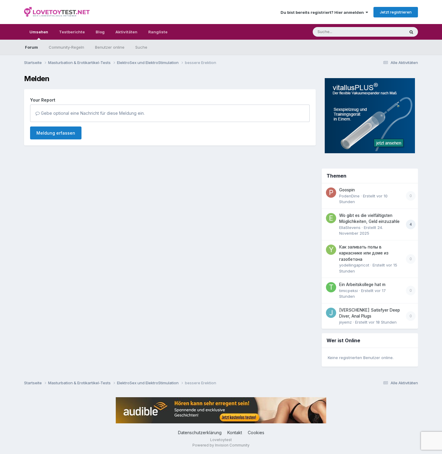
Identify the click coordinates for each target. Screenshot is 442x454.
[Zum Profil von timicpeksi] (331, 287)
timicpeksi (348, 290)
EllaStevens (350, 227)
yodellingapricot (354, 265)
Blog (100, 31)
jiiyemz (345, 322)
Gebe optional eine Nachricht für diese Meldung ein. (92, 113)
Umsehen (38, 31)
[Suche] (411, 32)
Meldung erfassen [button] (55, 133)
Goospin (347, 189)
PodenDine (349, 195)
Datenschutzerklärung (200, 432)
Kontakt (234, 432)
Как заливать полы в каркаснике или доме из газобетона (363, 253)
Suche (141, 47)
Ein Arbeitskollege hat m (362, 284)
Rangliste (157, 31)
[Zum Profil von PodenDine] (331, 192)
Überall (390, 31)
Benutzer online (109, 47)
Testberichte (72, 31)
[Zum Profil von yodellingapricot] (331, 250)
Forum (31, 47)
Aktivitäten (126, 31)
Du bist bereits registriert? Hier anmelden (323, 12)
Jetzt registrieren (396, 12)
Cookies (256, 432)
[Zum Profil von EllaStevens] (331, 218)
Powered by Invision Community (221, 445)
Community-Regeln (66, 47)
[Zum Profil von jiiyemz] (331, 313)
